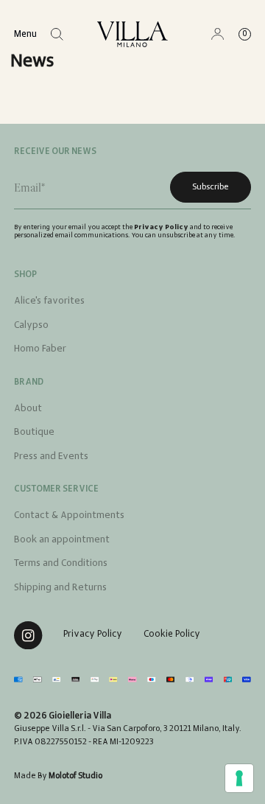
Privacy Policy (161, 227)
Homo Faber (40, 349)
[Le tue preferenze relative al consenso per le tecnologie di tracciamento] (239, 778)
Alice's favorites (49, 301)
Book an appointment (62, 540)
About (28, 408)
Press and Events (51, 456)
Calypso (31, 325)
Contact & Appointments (69, 515)
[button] (57, 34)
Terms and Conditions (60, 563)
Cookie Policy (172, 634)
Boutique (34, 432)
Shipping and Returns (60, 587)
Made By (58, 776)
